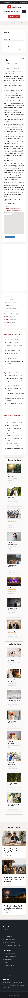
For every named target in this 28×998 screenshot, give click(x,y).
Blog (17, 2)
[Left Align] (24, 11)
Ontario (10, 22)
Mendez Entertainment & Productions (15, 361)
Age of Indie (9, 433)
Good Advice (9, 443)
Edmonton (6, 311)
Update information (9, 236)
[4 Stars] (6, 63)
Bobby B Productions (11, 337)
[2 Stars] (4, 63)
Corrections (7, 972)
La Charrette (9, 385)
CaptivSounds (10, 347)
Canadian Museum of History (13, 448)
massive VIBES (10, 353)
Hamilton (6, 322)
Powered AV (9, 342)
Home (5, 22)
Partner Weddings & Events (13, 418)
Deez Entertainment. (11, 375)
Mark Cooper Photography (12, 388)
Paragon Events (8, 936)
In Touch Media (10, 339)
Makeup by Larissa (9, 933)
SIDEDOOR (9, 425)
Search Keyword (7, 46)
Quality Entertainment (11, 345)
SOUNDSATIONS (10, 350)
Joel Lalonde (9, 356)
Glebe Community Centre (12, 393)
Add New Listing (14, 16)
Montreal (6, 308)
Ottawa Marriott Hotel (11, 422)
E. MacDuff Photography (12, 395)
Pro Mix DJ (9, 358)
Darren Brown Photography (13, 428)
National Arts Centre (11, 445)
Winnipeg (6, 319)
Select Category (7, 39)
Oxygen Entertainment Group (13, 381)
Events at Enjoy (8, 929)
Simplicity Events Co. (11, 378)
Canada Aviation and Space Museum (15, 398)
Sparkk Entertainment (11, 403)
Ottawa (15, 22)
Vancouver (6, 302)
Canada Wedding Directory (11, 956)
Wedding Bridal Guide (10, 953)
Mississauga (7, 314)
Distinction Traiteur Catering (13, 438)
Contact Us (7, 962)
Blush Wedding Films (10, 942)
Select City (6, 32)
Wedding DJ (16, 68)
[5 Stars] (7, 63)
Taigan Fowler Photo (10, 939)
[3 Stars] (5, 63)
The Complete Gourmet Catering (12, 945)
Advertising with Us (9, 965)
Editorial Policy (8, 968)
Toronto (6, 300)
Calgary (6, 305)
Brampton (6, 325)
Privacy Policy (8, 975)
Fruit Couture (10, 435)
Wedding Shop (8, 2)
